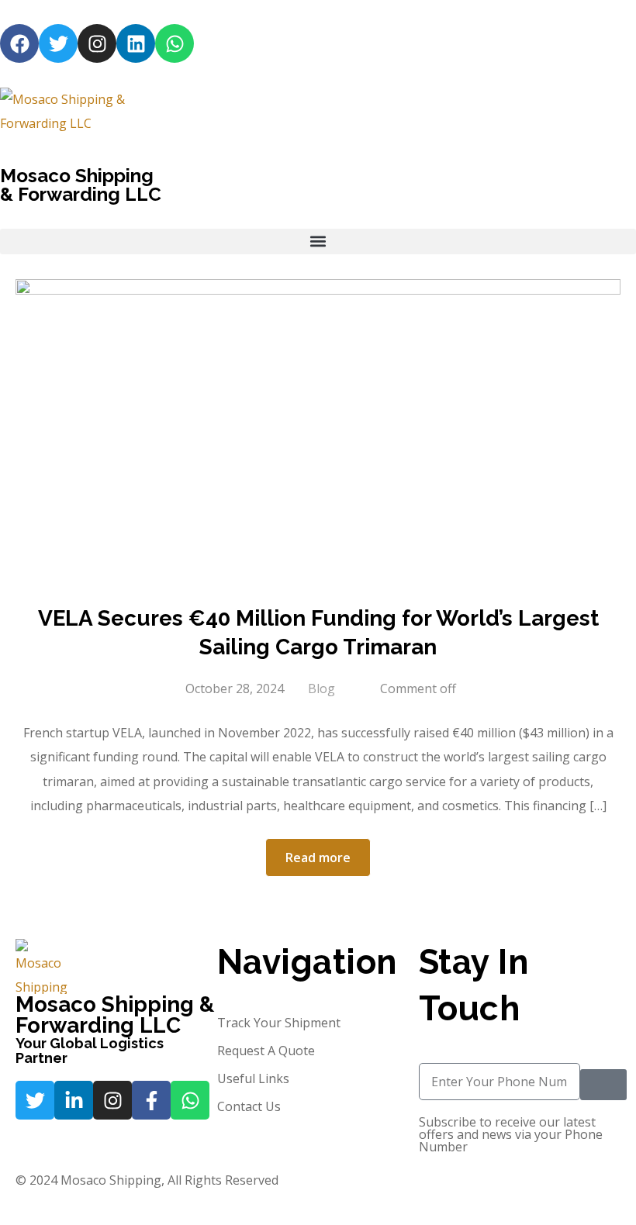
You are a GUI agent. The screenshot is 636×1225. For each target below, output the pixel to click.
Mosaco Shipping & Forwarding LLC (115, 1015)
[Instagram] (97, 43)
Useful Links (253, 1078)
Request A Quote (266, 1050)
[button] (318, 241)
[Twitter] (58, 43)
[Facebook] (19, 43)
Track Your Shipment (278, 1022)
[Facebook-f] (151, 1100)
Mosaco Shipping (77, 175)
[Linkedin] (135, 43)
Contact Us (249, 1106)
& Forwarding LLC (80, 194)
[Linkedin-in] (73, 1100)
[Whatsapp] (174, 43)
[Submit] (603, 1084)
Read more (318, 857)
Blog (321, 688)
